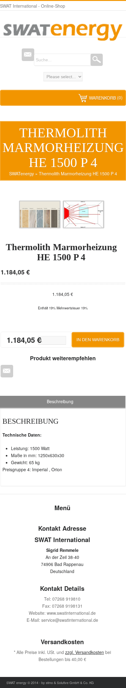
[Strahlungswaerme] (85, 227)
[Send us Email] (28, 54)
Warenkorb (102, 98)
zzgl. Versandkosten (84, 652)
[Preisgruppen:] (41, 227)
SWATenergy (21, 173)
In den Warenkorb (97, 339)
